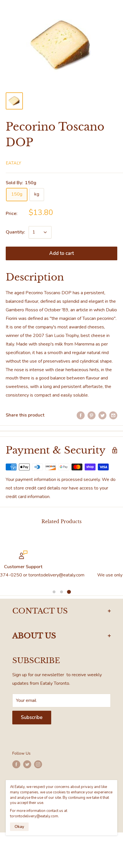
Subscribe (32, 717)
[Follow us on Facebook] (16, 764)
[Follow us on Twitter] (27, 764)
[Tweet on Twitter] (102, 415)
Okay (19, 826)
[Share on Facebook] (81, 415)
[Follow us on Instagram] (38, 764)
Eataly (13, 163)
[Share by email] (113, 415)
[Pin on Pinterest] (92, 415)
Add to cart (61, 253)
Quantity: (15, 232)
